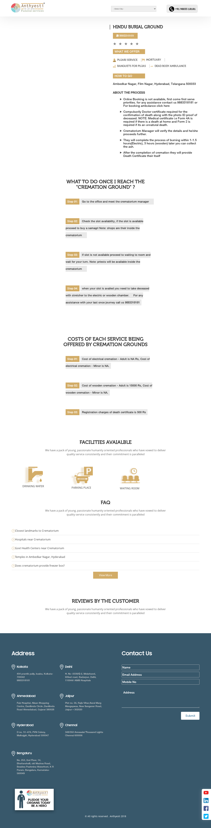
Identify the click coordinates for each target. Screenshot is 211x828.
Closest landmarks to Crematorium (37, 530)
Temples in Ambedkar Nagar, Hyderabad (40, 557)
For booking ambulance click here (146, 105)
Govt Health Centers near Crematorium (39, 548)
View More (105, 575)
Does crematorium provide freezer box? (40, 565)
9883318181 (126, 35)
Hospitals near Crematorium (33, 539)
